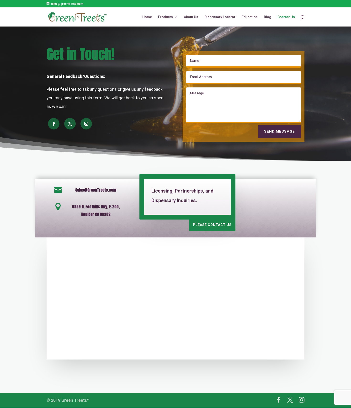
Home (147, 17)
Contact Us (286, 17)
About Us (191, 17)
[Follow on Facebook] (53, 123)
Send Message (279, 131)
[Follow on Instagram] (86, 123)
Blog (267, 17)
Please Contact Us (212, 225)
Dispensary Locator (219, 17)
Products (165, 17)
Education (250, 17)
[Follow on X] (70, 123)
